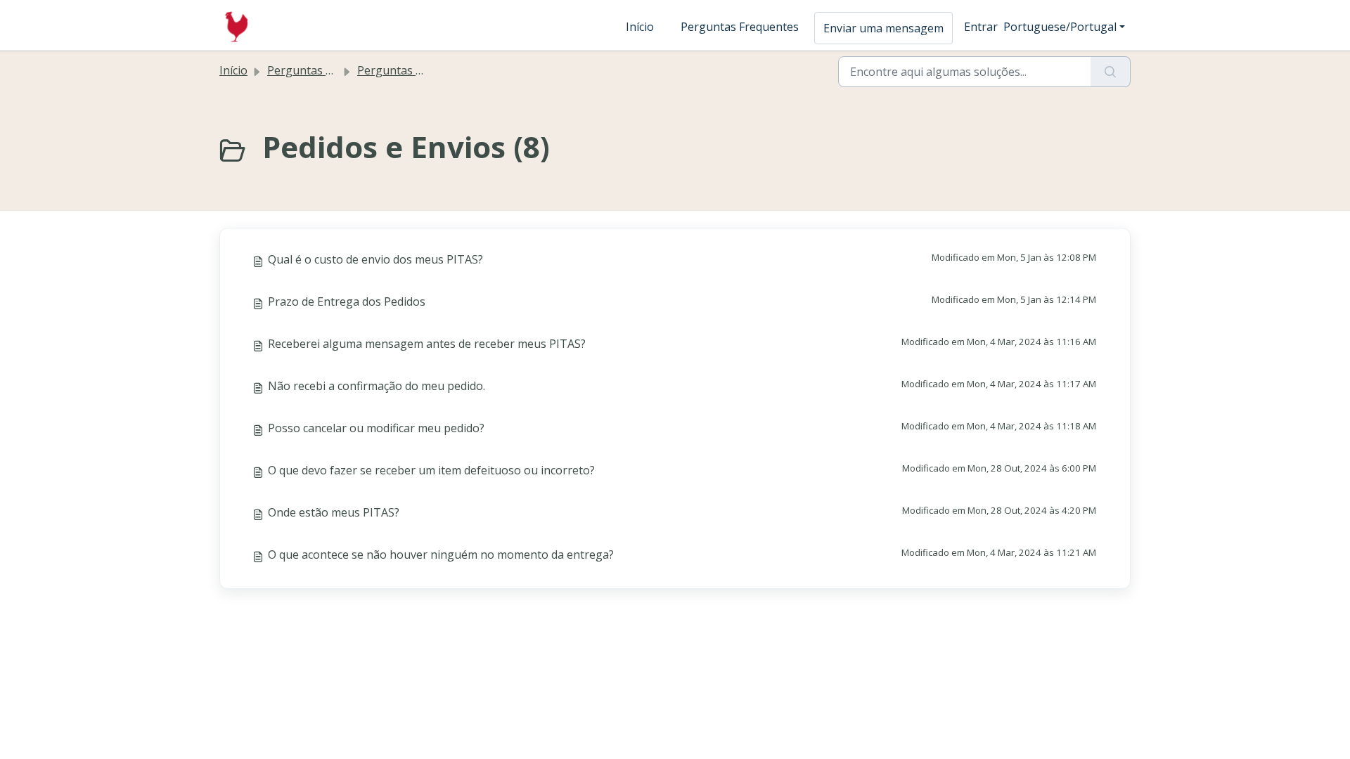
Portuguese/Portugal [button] (1060, 26)
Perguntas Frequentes (740, 26)
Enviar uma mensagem (883, 28)
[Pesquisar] (1111, 71)
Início (640, 26)
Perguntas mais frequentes (429, 70)
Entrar (981, 26)
